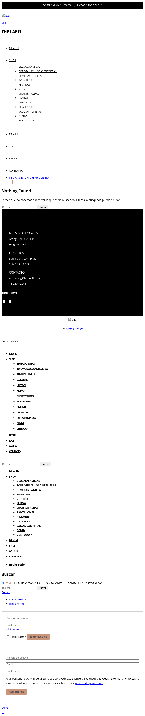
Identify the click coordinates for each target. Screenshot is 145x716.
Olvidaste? (12, 629)
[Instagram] (10, 302)
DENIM (13, 134)
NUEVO (23, 89)
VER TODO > (26, 120)
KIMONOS (25, 102)
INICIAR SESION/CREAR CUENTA (29, 177)
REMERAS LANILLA (30, 75)
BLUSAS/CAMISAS (29, 66)
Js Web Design (74, 329)
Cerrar (6, 592)
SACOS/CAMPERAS (26, 418)
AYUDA (13, 158)
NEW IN (14, 48)
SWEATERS (25, 80)
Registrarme (17, 604)
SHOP (12, 60)
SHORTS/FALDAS (29, 93)
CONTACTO (16, 170)
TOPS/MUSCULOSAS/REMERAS (38, 71)
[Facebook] (4, 302)
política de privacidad (89, 683)
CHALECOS (22, 412)
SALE (12, 146)
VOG (4, 23)
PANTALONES (27, 98)
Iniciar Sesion (18, 564)
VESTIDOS (25, 84)
